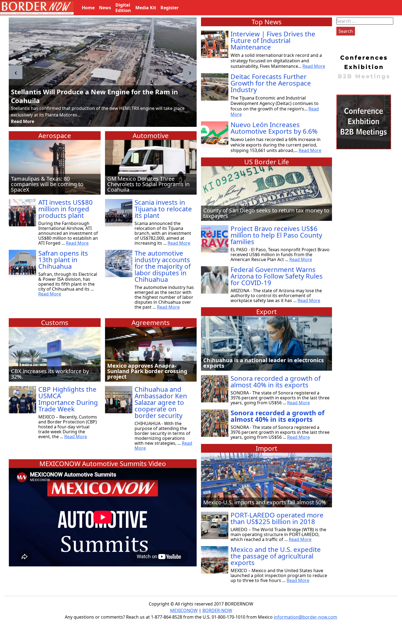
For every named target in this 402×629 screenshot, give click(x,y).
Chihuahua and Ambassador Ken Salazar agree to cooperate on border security (161, 402)
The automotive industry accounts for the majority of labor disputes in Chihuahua (163, 266)
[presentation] (15, 72)
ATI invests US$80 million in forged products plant (65, 209)
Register (170, 8)
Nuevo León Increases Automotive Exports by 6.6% (274, 128)
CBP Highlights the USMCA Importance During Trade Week (68, 399)
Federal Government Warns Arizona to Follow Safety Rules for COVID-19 (277, 276)
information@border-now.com (305, 617)
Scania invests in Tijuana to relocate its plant (163, 209)
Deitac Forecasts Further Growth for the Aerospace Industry (271, 83)
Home (88, 8)
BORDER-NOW (217, 610)
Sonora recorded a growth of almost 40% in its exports (276, 381)
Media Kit (145, 8)
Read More (22, 121)
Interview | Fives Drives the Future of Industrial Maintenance (273, 40)
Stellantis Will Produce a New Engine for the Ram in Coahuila (94, 96)
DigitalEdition (123, 7)
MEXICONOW (184, 610)
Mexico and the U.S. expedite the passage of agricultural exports (276, 556)
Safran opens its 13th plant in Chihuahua (63, 259)
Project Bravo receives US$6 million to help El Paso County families (276, 235)
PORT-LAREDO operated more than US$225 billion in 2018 (277, 518)
